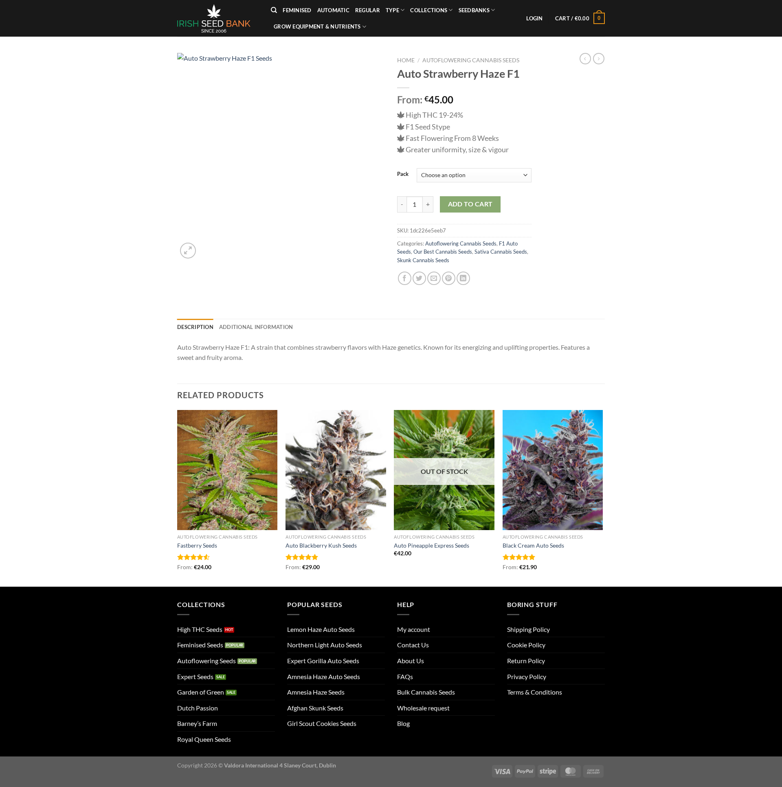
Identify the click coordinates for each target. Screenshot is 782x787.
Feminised (297, 10)
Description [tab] (195, 327)
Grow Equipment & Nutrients (317, 26)
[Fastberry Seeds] (227, 470)
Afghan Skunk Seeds (315, 708)
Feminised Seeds (200, 645)
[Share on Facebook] (404, 278)
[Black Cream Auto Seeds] (553, 470)
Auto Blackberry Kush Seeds (321, 545)
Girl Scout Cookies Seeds (321, 723)
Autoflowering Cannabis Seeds (470, 60)
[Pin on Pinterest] (448, 278)
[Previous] (177, 497)
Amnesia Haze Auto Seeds (323, 676)
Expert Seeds (195, 676)
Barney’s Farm (197, 723)
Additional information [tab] (256, 327)
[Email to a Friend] (434, 278)
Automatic (333, 10)
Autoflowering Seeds (206, 660)
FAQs (405, 676)
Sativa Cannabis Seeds (500, 251)
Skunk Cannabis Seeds (423, 260)
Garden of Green (200, 692)
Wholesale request (423, 708)
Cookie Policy (526, 645)
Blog (403, 723)
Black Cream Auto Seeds (533, 545)
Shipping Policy (528, 629)
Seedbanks (474, 10)
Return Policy (526, 660)
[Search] (274, 10)
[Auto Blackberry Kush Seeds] (336, 470)
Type (392, 10)
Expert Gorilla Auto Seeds (323, 660)
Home (406, 60)
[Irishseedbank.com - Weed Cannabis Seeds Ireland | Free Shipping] (218, 18)
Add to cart (470, 204)
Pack (403, 174)
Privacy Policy (526, 676)
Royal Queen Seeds (204, 739)
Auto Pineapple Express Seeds (431, 545)
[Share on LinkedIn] (463, 278)
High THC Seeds (199, 629)
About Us (410, 660)
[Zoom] (188, 251)
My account (413, 629)
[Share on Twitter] (419, 278)
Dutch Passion (197, 708)
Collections (428, 10)
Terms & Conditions (534, 692)
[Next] (602, 497)
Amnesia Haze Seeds (316, 692)
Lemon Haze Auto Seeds (321, 629)
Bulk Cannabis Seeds (426, 692)
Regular (367, 10)
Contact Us (413, 645)
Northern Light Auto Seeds (324, 645)
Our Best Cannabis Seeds (442, 251)
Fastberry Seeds (197, 545)
